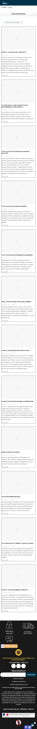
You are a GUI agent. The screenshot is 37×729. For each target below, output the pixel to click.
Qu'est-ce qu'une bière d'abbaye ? (14, 590)
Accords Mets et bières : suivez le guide (17, 543)
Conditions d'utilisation (18, 681)
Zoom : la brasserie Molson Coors (15, 350)
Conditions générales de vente (18, 684)
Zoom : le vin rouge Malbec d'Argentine (17, 401)
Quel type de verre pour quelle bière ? (16, 302)
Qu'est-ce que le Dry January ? (13, 52)
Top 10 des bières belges (10, 497)
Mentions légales (18, 678)
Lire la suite (4, 75)
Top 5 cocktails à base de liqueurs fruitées (15, 152)
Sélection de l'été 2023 (10, 452)
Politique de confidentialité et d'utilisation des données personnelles (18, 688)
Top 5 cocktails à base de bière (13, 206)
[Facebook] (13, 666)
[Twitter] (23, 666)
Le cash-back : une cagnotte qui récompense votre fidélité (14, 106)
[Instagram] (18, 666)
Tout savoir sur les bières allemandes (17, 255)
